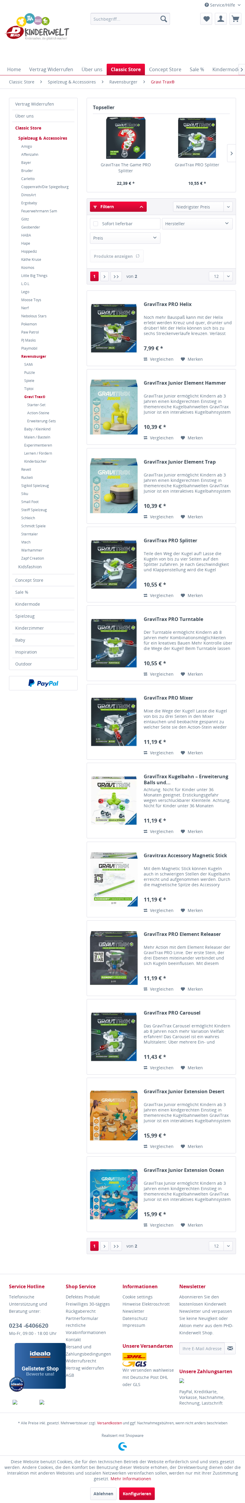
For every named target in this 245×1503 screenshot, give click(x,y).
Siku (24, 493)
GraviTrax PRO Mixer (168, 698)
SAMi (28, 364)
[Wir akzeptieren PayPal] (43, 683)
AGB (70, 1375)
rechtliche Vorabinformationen (86, 1328)
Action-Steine (38, 412)
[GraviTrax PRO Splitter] (197, 138)
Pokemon (29, 324)
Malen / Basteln (37, 437)
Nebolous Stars (34, 316)
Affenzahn (29, 154)
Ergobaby (29, 202)
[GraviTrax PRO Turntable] (114, 643)
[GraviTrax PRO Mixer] (114, 721)
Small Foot (30, 501)
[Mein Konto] (221, 19)
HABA (26, 235)
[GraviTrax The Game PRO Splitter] (125, 138)
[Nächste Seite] (104, 276)
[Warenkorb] (235, 19)
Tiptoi (28, 388)
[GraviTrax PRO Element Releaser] (114, 958)
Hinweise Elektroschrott (146, 1304)
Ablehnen (103, 1493)
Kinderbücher (35, 461)
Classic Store (28, 128)
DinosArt (28, 194)
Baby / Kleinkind (37, 429)
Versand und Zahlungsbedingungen (88, 1350)
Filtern (106, 206)
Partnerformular (82, 1318)
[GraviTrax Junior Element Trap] (114, 485)
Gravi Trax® (34, 396)
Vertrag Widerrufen (34, 104)
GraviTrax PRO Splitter (197, 164)
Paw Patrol (30, 332)
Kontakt (73, 1339)
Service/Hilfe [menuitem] (222, 5)
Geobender (30, 227)
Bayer (26, 162)
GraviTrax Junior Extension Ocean (184, 1170)
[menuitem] (130, 19)
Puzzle (29, 372)
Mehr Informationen (131, 1478)
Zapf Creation (32, 558)
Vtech (25, 542)
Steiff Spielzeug (34, 509)
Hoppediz (29, 251)
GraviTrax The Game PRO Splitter (126, 167)
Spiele (29, 380)
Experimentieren (38, 445)
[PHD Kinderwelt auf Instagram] (49, 1402)
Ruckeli (27, 477)
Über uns (24, 116)
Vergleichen (161, 359)
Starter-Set (36, 404)
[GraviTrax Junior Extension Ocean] (114, 1194)
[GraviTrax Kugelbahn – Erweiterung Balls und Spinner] (114, 800)
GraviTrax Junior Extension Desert (184, 1091)
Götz (25, 219)
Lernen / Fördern (38, 453)
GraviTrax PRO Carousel (172, 1013)
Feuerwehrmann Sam (39, 211)
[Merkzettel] (206, 19)
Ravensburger (33, 356)
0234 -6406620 (28, 1326)
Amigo (26, 146)
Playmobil (29, 348)
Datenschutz (135, 1318)
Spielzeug (25, 616)
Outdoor (23, 664)
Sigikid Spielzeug (35, 485)
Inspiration (26, 652)
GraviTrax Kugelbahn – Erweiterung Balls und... (186, 779)
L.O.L (25, 283)
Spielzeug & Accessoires (42, 138)
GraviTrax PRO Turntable (173, 619)
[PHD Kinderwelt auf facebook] (23, 1402)
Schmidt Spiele (33, 526)
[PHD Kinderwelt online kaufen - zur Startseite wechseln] (37, 37)
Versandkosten (109, 1423)
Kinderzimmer (29, 628)
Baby (20, 640)
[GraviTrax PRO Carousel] (114, 1036)
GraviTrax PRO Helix (168, 304)
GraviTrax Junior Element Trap (180, 462)
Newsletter (133, 1311)
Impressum (133, 1325)
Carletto (28, 178)
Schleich (28, 517)
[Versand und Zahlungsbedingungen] (149, 1360)
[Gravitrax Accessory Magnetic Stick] (114, 879)
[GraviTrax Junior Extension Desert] (114, 1115)
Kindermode (27, 604)
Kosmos (27, 267)
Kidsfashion (30, 566)
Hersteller (175, 223)
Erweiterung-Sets (41, 421)
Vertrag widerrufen (85, 1368)
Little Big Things (34, 275)
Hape (25, 243)
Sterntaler (29, 534)
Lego (25, 291)
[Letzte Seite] (116, 276)
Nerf (25, 307)
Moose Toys (31, 299)
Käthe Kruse (31, 259)
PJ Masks (28, 340)
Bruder (27, 170)
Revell (26, 469)
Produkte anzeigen (113, 256)
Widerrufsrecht (81, 1361)
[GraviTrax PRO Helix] (114, 328)
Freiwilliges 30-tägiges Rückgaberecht (88, 1307)
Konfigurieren (137, 1493)
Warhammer (31, 550)
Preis (98, 238)
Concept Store (29, 580)
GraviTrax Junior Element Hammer (185, 383)
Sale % (21, 592)
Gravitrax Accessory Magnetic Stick (185, 855)
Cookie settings (137, 1297)
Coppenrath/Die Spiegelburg (45, 186)
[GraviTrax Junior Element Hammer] (114, 406)
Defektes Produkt (83, 1297)
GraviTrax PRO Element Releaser (182, 934)
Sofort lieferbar (117, 223)
